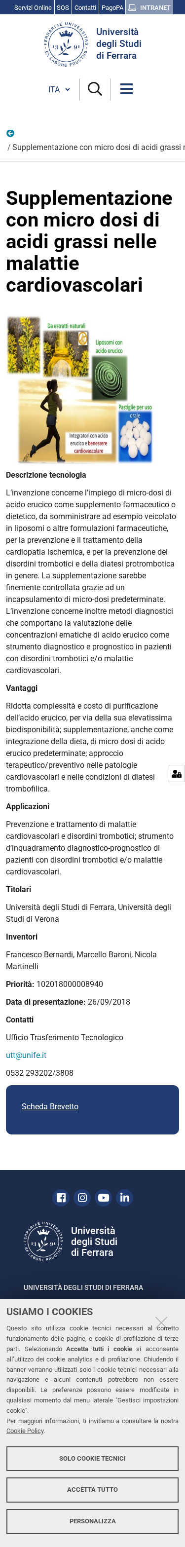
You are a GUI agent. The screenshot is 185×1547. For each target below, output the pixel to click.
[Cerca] (95, 89)
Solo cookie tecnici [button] (92, 1458)
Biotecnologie (11, 136)
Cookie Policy (24, 1430)
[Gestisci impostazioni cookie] (176, 773)
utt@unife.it (26, 1055)
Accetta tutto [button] (92, 1489)
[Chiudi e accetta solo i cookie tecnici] (161, 1322)
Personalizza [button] (93, 1521)
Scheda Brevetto (50, 1106)
